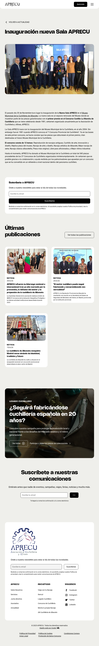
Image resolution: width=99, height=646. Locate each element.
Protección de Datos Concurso (49, 636)
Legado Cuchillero (44, 599)
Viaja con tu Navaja (45, 590)
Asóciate (80, 4)
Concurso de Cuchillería (46, 603)
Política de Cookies (45, 633)
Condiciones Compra (72, 633)
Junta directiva (16, 599)
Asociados (15, 603)
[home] (12, 4)
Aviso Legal (23, 636)
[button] (91, 4)
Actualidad (15, 608)
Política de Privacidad (27, 633)
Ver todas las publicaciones (79, 235)
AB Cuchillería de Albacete (47, 612)
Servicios (14, 594)
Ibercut (40, 594)
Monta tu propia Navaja (47, 608)
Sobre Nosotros (16, 590)
